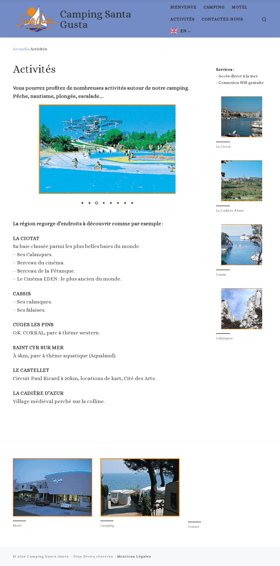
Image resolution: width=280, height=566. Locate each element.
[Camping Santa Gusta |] (35, 18)
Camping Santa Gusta (48, 558)
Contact (193, 528)
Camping (107, 527)
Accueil (20, 48)
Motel (17, 527)
